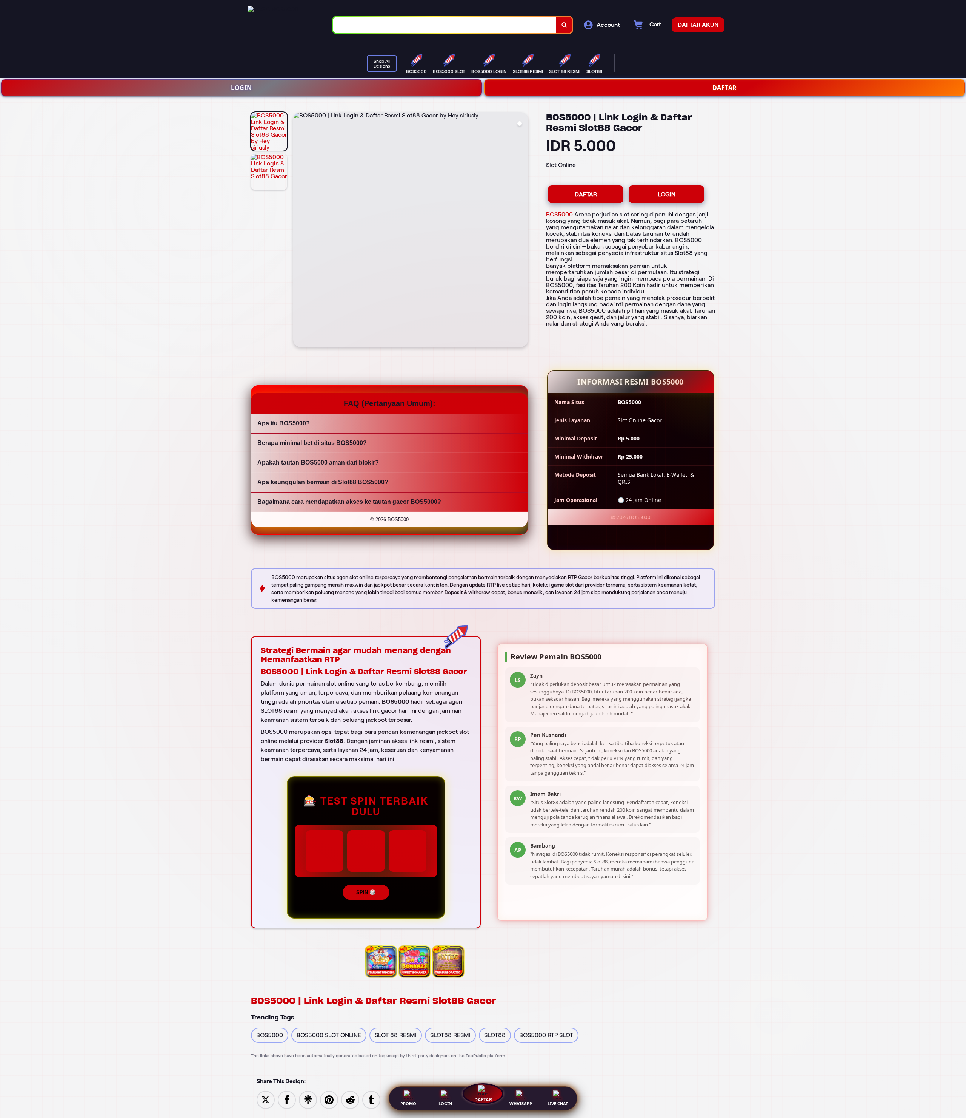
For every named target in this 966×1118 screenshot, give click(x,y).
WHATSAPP (520, 1103)
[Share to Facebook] (287, 1099)
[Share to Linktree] (308, 1099)
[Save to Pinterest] (329, 1099)
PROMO (408, 1103)
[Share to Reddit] (350, 1099)
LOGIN (241, 87)
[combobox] (444, 25)
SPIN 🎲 (366, 892)
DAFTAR (724, 87)
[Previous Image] (299, 231)
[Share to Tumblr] (371, 1099)
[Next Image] (522, 231)
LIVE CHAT (558, 1103)
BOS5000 (559, 214)
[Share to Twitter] (266, 1099)
